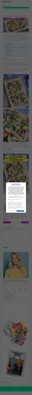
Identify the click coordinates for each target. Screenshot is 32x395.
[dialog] (16, 197)
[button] (16, 201)
